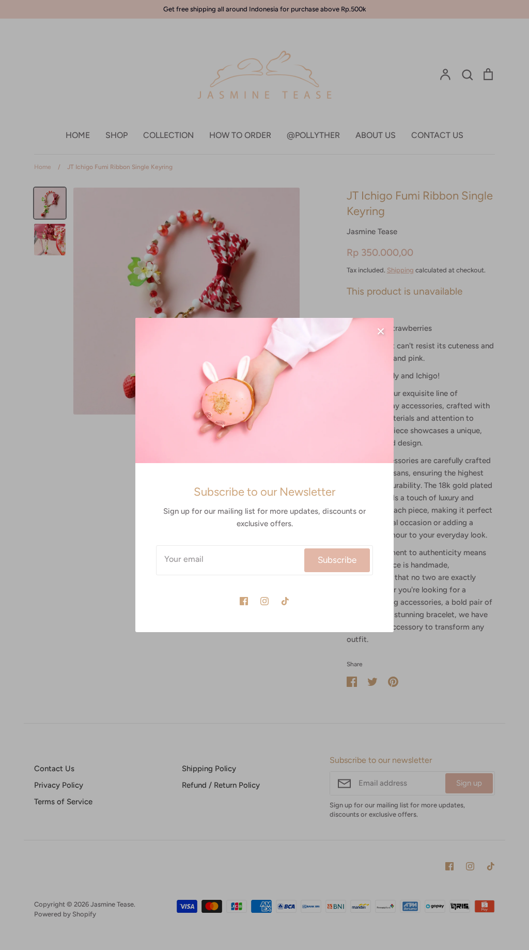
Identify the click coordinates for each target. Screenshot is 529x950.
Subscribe (337, 560)
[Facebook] (244, 601)
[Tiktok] (285, 601)
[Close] (380, 330)
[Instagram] (264, 601)
